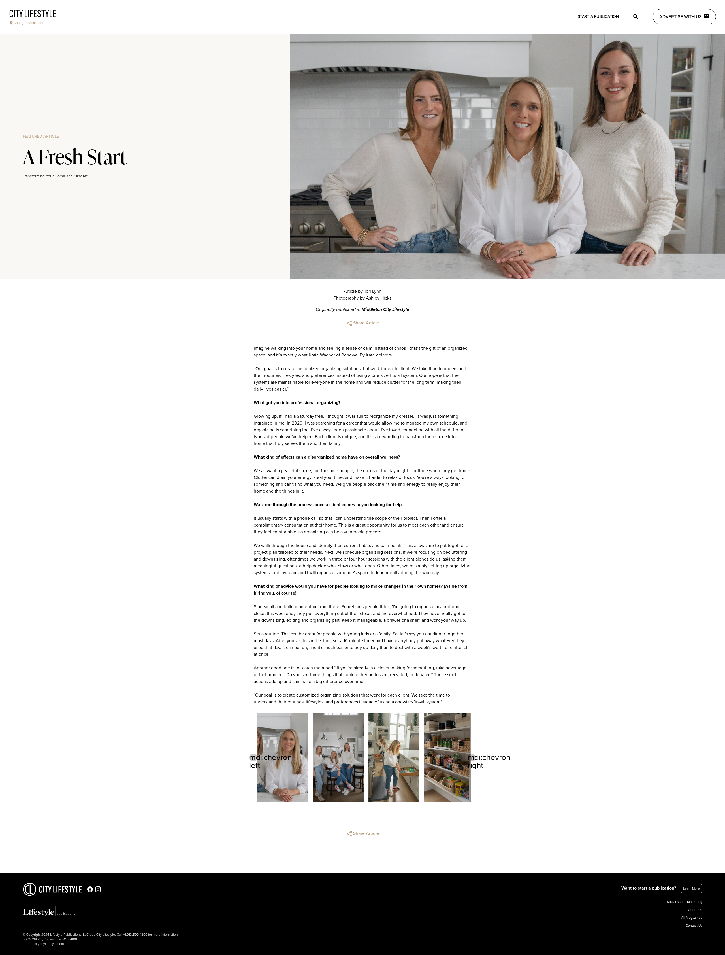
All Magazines (691, 918)
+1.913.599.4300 (135, 935)
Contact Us (694, 926)
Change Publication (28, 23)
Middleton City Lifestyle (385, 309)
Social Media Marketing (684, 902)
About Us (695, 910)
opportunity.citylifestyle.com (43, 944)
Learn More (691, 888)
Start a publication (598, 16)
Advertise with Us (680, 17)
